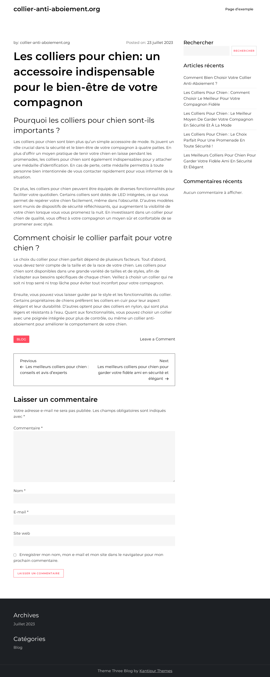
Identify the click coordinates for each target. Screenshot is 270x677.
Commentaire (28, 428)
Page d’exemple (239, 9)
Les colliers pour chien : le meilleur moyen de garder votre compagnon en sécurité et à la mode (218, 119)
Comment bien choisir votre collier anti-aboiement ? (217, 81)
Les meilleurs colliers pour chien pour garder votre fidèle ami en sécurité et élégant (220, 161)
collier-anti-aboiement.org (57, 9)
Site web (22, 533)
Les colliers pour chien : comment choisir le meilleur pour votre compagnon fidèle (217, 98)
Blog (21, 339)
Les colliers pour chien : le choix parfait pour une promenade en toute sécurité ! (215, 140)
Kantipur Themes (155, 671)
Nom (20, 490)
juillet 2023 (24, 624)
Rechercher (198, 42)
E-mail (21, 512)
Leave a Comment (157, 339)
